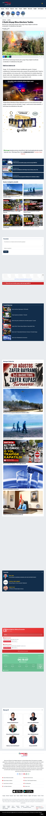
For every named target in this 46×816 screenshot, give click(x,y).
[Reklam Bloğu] (23, 121)
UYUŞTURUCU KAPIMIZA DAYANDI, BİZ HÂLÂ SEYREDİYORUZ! (22, 577)
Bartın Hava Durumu (29, 777)
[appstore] (17, 791)
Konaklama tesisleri (27, 807)
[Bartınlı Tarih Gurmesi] (5, 582)
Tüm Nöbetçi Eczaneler (23, 651)
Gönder (6, 251)
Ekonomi (30, 8)
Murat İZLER (12, 587)
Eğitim (25, 8)
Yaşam (20, 8)
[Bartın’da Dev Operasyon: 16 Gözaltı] (33, 220)
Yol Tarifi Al (15, 641)
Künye (18, 807)
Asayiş (2, 8)
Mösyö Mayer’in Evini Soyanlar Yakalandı (18, 583)
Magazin (13, 807)
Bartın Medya (5, 808)
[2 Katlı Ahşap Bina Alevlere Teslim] (23, 43)
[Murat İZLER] (5, 588)
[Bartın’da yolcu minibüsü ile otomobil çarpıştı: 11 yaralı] (33, 204)
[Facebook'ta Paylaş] (3, 57)
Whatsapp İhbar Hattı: (22, 152)
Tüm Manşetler (28, 783)
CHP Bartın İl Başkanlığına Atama (16, 588)
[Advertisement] (23, 141)
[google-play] (28, 791)
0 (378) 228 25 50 (7, 641)
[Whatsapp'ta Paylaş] (8, 57)
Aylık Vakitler (6, 670)
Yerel (42, 795)
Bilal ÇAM (11, 575)
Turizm (39, 795)
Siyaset (12, 8)
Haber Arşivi (27, 786)
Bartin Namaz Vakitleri (8, 780)
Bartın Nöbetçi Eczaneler (8, 777)
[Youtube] (24, 774)
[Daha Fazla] (10, 57)
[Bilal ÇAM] (5, 576)
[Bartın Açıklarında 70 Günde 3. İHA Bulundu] (33, 189)
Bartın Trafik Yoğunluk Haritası (30, 780)
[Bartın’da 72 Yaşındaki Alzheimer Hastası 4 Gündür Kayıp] (13, 220)
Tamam (42, 814)
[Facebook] (18, 774)
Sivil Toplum (40, 8)
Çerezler (4, 814)
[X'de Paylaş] (6, 57)
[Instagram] (22, 774)
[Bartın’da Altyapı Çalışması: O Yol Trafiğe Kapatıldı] (13, 204)
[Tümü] (42, 572)
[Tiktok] (26, 774)
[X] (20, 774)
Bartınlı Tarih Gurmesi (14, 581)
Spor (16, 8)
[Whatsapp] (28, 774)
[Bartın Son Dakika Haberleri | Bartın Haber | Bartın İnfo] (6, 3)
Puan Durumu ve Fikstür (8, 783)
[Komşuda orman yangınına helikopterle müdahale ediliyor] (13, 189)
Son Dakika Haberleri (7, 786)
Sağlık (34, 8)
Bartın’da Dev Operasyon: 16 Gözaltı (31, 226)
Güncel (7, 8)
